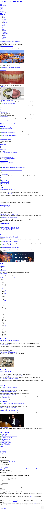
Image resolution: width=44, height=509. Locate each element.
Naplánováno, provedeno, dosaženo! (4, 112)
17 (5, 294)
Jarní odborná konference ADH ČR (4, 266)
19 (3, 285)
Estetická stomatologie (5, 33)
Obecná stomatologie (5, 31)
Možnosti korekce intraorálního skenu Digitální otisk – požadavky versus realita (9, 237)
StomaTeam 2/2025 (7, 180)
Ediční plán (5, 467)
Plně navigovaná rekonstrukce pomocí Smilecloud (5, 139)
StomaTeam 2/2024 (7, 181)
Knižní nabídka (2, 11)
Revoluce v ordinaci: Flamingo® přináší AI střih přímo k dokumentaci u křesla (8, 352)
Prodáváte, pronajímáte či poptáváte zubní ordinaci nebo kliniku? (18, 468)
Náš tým (7, 467)
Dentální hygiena (5, 20)
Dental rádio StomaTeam (3, 70)
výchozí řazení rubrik (10, 127)
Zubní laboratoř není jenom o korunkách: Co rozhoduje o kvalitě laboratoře (8, 123)
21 (5, 299)
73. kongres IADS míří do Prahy (3, 146)
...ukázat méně (13, 497)
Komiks (4, 23)
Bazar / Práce (1, 9)
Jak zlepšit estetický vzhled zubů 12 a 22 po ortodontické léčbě (7, 194)
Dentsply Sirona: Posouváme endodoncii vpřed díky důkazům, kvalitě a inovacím (9, 214)
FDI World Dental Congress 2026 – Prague (5, 153)
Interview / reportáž (5, 22)
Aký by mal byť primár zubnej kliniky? (4, 427)
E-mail (1, 488)
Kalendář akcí (2, 280)
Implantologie (4, 17)
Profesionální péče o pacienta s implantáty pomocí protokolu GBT (7, 277)
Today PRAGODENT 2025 (10, 179)
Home (2, 15)
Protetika (2, 109)
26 (5, 290)
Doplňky (7, 12)
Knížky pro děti (4, 12)
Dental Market (1, 7)
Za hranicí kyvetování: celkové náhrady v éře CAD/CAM (6, 100)
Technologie (2, 234)
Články (1, 4)
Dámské (4, 39)
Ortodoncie (4, 18)
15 (5, 325)
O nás (1, 467)
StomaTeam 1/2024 (7, 182)
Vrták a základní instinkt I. (3, 453)
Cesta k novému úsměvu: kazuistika (4, 174)
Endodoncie (4, 19)
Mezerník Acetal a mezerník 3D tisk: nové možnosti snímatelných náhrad (8, 120)
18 (2, 285)
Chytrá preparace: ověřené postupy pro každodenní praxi (6, 157)
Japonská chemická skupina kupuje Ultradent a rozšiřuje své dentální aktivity (8, 348)
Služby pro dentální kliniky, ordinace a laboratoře (5, 468)
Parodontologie (4, 35)
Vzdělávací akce (3, 25)
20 (5, 316)
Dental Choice (1, 8)
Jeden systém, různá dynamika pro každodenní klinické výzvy (7, 206)
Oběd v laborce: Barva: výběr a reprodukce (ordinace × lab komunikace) (8, 150)
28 (5, 300)
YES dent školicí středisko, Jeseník (11, 158)
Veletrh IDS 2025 (4, 5)
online (4, 151)
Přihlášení (1, 14)
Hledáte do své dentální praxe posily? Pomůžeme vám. (31, 468)
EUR (3, 14)
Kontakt (2, 467)
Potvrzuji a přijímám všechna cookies (4, 507)
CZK (4, 14)
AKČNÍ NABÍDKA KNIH (6, 30)
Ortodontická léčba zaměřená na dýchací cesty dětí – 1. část (6, 200)
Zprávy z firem (4, 21)
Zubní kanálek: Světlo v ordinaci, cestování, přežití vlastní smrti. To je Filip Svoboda (9, 228)
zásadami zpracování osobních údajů (11, 461)
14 (3, 294)
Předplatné (1, 10)
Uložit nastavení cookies (3, 508)
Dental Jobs (4, 28)
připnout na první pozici (5, 127)
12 (3, 284)
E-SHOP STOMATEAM (4, 432)
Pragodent (1, 5)
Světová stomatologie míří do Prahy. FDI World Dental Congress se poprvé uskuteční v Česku (10, 63)
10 (5, 293)
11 (3, 298)
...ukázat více (30, 496)
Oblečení (1, 13)
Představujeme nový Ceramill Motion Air (4, 382)
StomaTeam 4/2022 (7, 184)
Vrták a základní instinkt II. (3, 451)
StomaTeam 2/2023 (7, 183)
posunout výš (1, 127)
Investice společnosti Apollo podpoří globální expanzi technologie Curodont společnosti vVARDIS (11, 376)
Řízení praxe (2, 385)
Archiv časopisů (3, 177)
